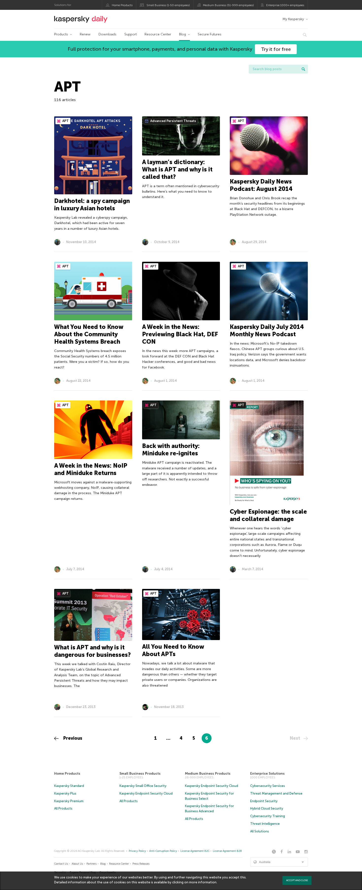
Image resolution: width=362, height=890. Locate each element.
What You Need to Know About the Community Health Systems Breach (88, 334)
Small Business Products (140, 773)
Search (303, 69)
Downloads (107, 34)
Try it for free (276, 49)
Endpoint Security (264, 801)
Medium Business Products (207, 773)
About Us (77, 863)
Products (61, 34)
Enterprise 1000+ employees (285, 5)
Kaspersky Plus (65, 793)
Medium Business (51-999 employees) (228, 5)
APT (65, 121)
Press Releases (140, 863)
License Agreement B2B (227, 851)
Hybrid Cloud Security (266, 808)
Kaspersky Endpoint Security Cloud (146, 793)
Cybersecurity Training (267, 816)
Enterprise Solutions (267, 773)
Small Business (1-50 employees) (168, 5)
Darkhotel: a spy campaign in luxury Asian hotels (92, 204)
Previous (72, 738)
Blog (182, 34)
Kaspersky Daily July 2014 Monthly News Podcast (267, 330)
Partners (91, 863)
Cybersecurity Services (267, 786)
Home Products (122, 5)
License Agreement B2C (195, 851)
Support (130, 34)
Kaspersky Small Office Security (142, 786)
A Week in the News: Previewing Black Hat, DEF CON (180, 334)
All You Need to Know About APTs (173, 650)
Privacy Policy (137, 851)
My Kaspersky (293, 19)
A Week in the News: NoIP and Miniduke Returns (90, 469)
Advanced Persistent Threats (172, 121)
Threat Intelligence (265, 824)
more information (202, 882)
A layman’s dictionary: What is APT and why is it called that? (177, 169)
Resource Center (158, 34)
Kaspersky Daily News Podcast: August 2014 (261, 185)
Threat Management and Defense (276, 793)
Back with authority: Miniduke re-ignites (171, 449)
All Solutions (259, 831)
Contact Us (61, 863)
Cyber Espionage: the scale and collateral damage (268, 515)
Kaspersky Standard (69, 786)
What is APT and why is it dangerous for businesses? (92, 651)
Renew (85, 34)
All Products (63, 808)
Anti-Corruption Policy (163, 851)
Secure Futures (209, 34)
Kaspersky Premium (68, 801)
